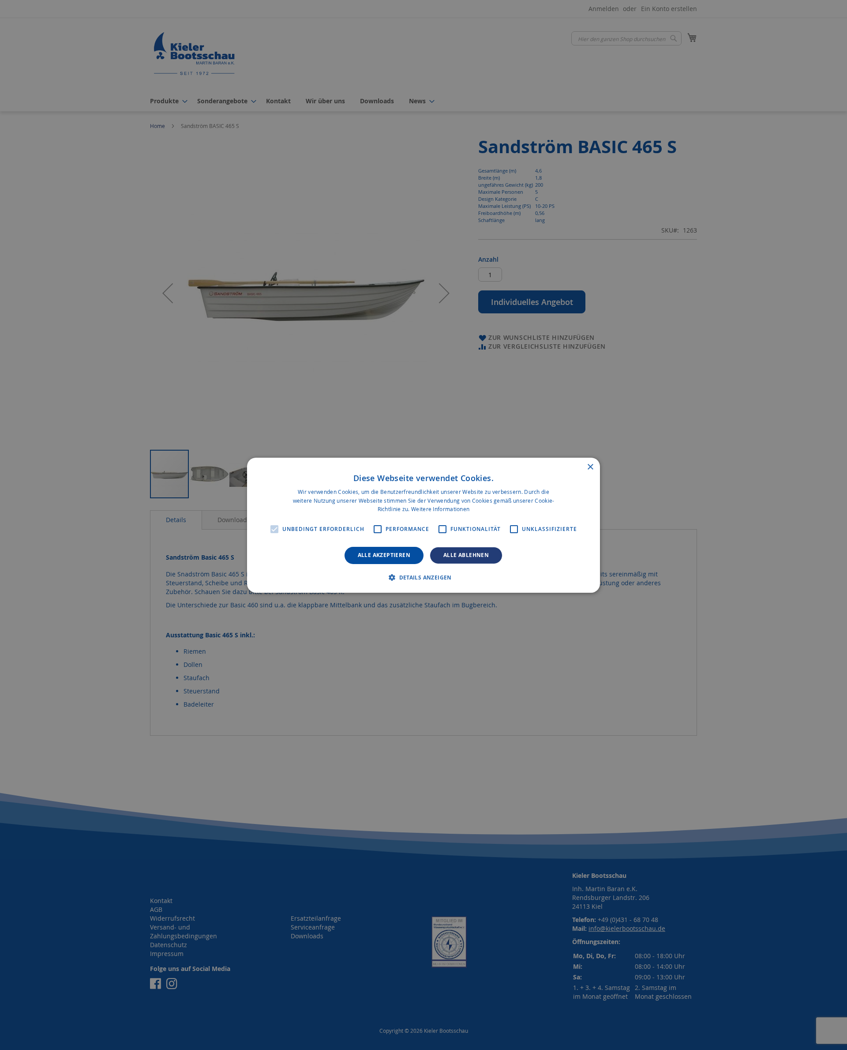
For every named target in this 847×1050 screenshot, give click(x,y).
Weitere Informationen (440, 508)
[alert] (423, 525)
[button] (423, 577)
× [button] (590, 466)
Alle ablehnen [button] (466, 555)
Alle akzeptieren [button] (384, 555)
